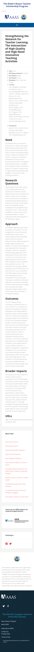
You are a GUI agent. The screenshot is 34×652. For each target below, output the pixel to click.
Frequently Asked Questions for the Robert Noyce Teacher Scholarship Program (16, 471)
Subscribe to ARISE (7, 628)
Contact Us (4, 632)
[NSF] (17, 562)
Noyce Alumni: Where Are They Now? (16, 497)
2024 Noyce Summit (11, 446)
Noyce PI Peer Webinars (13, 454)
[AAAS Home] (13, 18)
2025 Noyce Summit (11, 442)
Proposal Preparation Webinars (15, 450)
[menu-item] (5, 634)
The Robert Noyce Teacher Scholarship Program (17, 5)
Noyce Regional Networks (13, 458)
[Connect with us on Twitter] (10, 543)
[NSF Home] (25, 20)
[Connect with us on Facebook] (6, 543)
